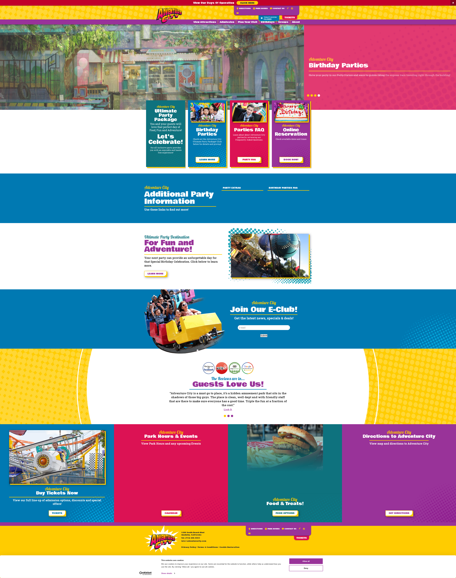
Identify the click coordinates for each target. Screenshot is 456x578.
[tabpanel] (228, 67)
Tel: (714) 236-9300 (190, 538)
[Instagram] (292, 8)
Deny (306, 568)
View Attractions (204, 22)
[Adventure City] (169, 15)
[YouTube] (238, 13)
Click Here (247, 3)
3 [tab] (315, 94)
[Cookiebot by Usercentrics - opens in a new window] (145, 573)
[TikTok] (288, 8)
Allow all (306, 561)
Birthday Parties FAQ (283, 188)
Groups (283, 22)
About (296, 22)
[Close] (453, 3)
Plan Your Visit (247, 22)
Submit (264, 335)
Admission (227, 22)
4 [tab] (318, 94)
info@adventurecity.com (193, 541)
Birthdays (268, 22)
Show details (166, 573)
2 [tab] (311, 94)
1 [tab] (307, 94)
